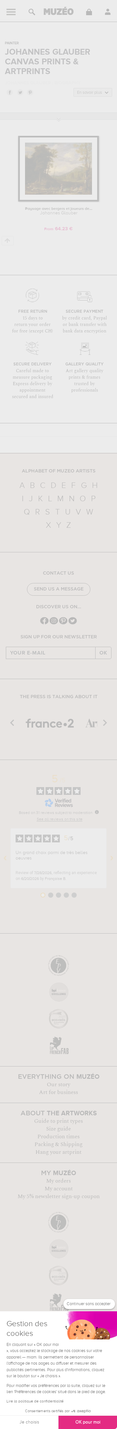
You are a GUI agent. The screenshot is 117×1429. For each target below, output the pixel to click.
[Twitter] (72, 624)
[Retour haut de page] (7, 240)
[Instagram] (53, 624)
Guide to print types (58, 1121)
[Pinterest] (63, 624)
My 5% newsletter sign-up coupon (59, 1196)
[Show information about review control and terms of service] (96, 812)
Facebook (9, 92)
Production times (58, 1136)
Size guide (58, 1129)
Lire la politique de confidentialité (35, 1401)
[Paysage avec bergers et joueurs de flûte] (58, 200)
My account (59, 1189)
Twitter (19, 92)
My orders (58, 1181)
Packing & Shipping (58, 1144)
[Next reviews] (111, 858)
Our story (58, 1084)
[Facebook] (44, 624)
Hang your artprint (58, 1152)
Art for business (58, 1092)
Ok (103, 652)
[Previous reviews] (5, 858)
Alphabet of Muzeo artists (59, 471)
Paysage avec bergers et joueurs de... (58, 211)
